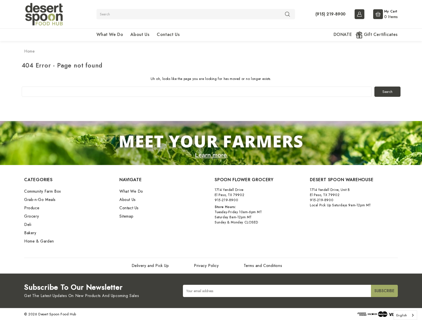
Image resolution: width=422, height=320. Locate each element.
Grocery (31, 216)
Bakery (30, 233)
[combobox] (405, 315)
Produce (31, 208)
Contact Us (168, 34)
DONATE (343, 34)
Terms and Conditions (263, 265)
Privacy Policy (206, 265)
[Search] (287, 14)
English (401, 315)
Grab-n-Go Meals (40, 199)
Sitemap (126, 216)
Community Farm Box (42, 191)
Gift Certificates (380, 34)
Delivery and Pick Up (150, 265)
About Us (139, 34)
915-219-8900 (226, 200)
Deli (27, 224)
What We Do (109, 34)
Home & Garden (39, 241)
